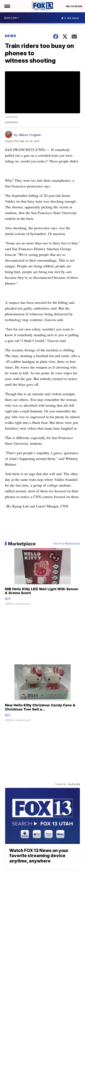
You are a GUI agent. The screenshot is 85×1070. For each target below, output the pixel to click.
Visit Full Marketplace (66, 543)
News (10, 36)
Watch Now (73, 6)
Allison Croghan (30, 135)
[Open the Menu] (7, 6)
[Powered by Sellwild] (74, 784)
